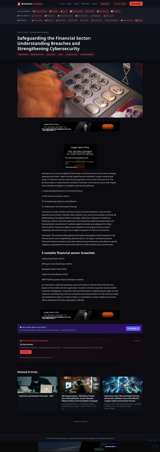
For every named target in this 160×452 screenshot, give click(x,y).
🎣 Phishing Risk (95, 16)
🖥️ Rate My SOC (108, 16)
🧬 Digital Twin (60, 20)
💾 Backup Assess (102, 11)
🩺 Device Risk (72, 20)
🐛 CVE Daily (84, 20)
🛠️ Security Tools (96, 20)
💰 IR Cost (64, 11)
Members (86, 4)
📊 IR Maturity (115, 11)
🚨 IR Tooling (53, 11)
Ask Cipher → (133, 328)
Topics (76, 4)
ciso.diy (138, 341)
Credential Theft (71, 54)
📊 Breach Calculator (76, 11)
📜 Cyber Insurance (81, 16)
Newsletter (136, 4)
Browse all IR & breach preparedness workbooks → (36, 358)
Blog (69, 4)
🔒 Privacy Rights (37, 20)
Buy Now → (26, 352)
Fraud (60, 54)
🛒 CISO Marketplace (111, 20)
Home (62, 4)
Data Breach (23, 54)
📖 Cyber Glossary (126, 20)
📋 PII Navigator (50, 16)
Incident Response (87, 54)
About (94, 4)
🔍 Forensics (90, 11)
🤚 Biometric (49, 20)
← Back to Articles (80, 421)
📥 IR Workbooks (140, 20)
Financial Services (37, 54)
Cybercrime (51, 54)
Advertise (105, 4)
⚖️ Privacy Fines (37, 16)
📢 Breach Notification (39, 11)
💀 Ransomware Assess (65, 16)
